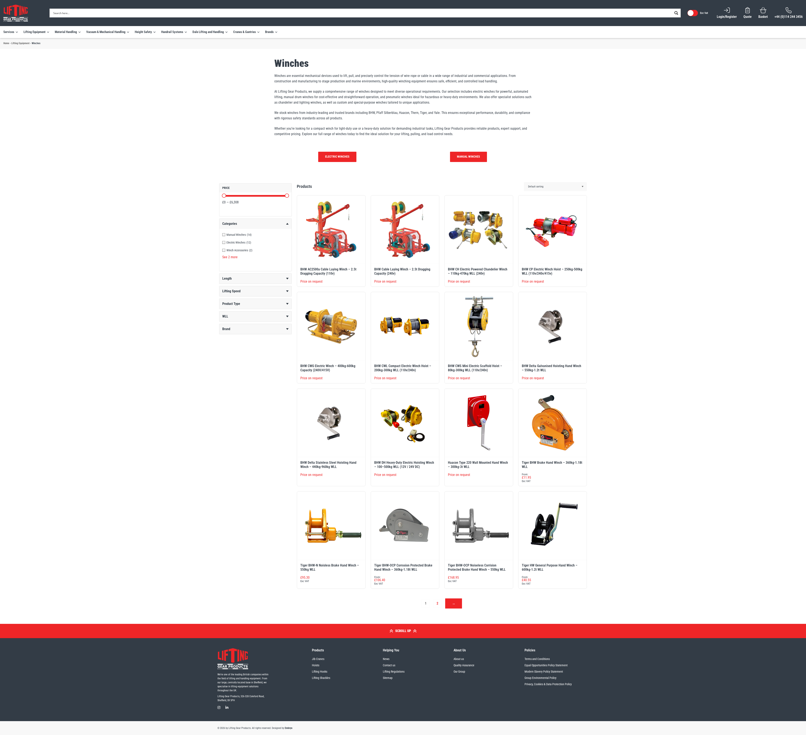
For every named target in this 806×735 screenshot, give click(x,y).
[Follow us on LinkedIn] (227, 707)
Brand (226, 329)
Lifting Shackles (321, 678)
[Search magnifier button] (676, 13)
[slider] (224, 196)
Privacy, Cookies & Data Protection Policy (548, 684)
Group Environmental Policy (540, 678)
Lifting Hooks (319, 671)
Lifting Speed (231, 291)
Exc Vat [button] (704, 12)
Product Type (231, 304)
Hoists (315, 665)
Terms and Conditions (537, 659)
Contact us (389, 665)
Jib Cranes (318, 659)
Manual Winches (468, 156)
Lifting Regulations (393, 671)
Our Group (459, 671)
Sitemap (388, 678)
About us (459, 659)
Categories (229, 224)
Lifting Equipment (20, 43)
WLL (225, 316)
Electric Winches (337, 156)
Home (6, 43)
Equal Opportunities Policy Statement (546, 665)
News (386, 659)
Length (227, 279)
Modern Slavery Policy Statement (544, 671)
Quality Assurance (464, 665)
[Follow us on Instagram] (219, 707)
